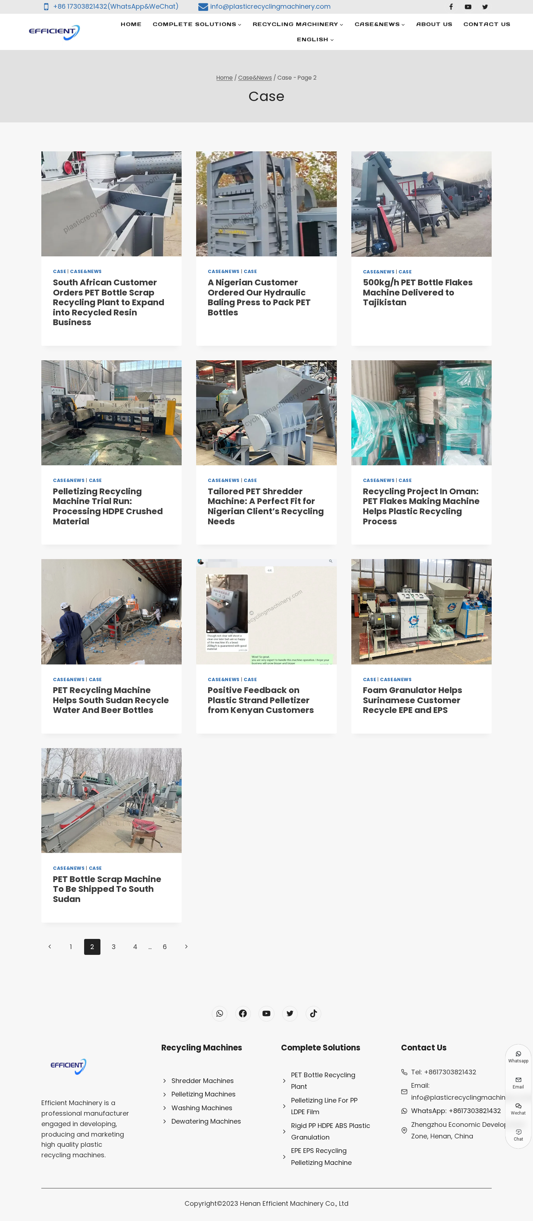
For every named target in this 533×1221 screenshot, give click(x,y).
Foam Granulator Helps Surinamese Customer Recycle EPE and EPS (412, 700)
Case (59, 271)
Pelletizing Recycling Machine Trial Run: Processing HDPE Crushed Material (108, 506)
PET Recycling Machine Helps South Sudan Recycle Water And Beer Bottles (111, 700)
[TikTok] (313, 1013)
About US (434, 24)
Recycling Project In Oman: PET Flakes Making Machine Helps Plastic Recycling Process (421, 506)
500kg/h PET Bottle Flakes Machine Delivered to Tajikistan (418, 292)
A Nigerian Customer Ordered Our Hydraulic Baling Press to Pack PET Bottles (259, 297)
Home (131, 24)
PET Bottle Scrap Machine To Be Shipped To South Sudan (107, 889)
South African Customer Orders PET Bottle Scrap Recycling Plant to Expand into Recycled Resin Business (108, 302)
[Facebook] (451, 6)
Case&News (86, 271)
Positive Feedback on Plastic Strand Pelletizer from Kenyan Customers (261, 700)
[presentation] (111, 203)
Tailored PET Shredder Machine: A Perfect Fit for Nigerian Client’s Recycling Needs (266, 506)
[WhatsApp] (219, 1013)
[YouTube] (468, 6)
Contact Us (487, 24)
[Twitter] (485, 6)
